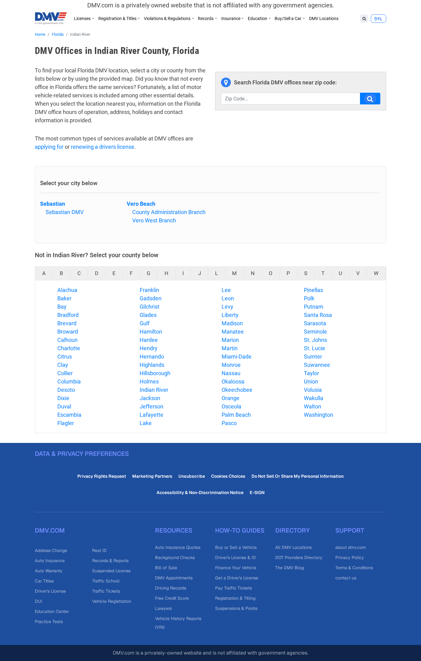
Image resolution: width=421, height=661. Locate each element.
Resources (173, 530)
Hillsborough (155, 373)
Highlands (152, 365)
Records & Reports (110, 560)
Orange (230, 398)
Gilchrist (149, 306)
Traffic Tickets (106, 591)
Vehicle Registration (111, 601)
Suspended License (111, 571)
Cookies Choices (228, 476)
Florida (57, 34)
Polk (309, 298)
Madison (232, 323)
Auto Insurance (50, 560)
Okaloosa (233, 381)
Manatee (233, 331)
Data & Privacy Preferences (82, 453)
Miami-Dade (236, 356)
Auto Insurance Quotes (177, 547)
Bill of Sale (166, 567)
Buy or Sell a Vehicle (236, 547)
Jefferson (151, 406)
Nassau (231, 373)
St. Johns (315, 340)
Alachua (67, 290)
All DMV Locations (293, 547)
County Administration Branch (169, 212)
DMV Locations (323, 18)
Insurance (230, 18)
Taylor (311, 373)
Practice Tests (49, 621)
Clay (62, 365)
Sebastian (52, 204)
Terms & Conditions (354, 567)
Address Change (51, 550)
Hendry (148, 348)
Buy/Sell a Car (288, 18)
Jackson (150, 398)
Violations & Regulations (167, 18)
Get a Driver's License (236, 578)
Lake (146, 423)
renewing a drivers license (102, 147)
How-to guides (239, 530)
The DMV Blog (289, 567)
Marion (230, 340)
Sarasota (315, 323)
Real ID (99, 550)
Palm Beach (236, 415)
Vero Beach (141, 204)
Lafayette (151, 415)
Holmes (149, 381)
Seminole (315, 331)
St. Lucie (314, 348)
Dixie (63, 398)
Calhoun (67, 340)
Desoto (66, 390)
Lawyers (163, 608)
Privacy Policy (349, 557)
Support (349, 530)
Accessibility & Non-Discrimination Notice (200, 492)
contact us (345, 578)
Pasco (229, 423)
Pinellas (313, 290)
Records (206, 18)
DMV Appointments (174, 578)
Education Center (52, 611)
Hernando (152, 356)
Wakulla (313, 398)
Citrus (64, 356)
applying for (49, 147)
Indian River (154, 390)
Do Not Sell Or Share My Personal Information (297, 476)
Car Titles (44, 581)
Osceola (231, 406)
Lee (226, 290)
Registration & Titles (117, 18)
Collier (65, 373)
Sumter (313, 356)
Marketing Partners (152, 476)
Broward (67, 331)
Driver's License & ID (235, 557)
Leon (228, 298)
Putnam (313, 306)
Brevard (66, 323)
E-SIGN (257, 492)
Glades (148, 315)
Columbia (69, 381)
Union (311, 381)
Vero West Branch (154, 220)
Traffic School (106, 581)
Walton (312, 406)
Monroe (231, 365)
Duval (64, 406)
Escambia (69, 415)
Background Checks (175, 557)
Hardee (149, 340)
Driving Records (170, 588)
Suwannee (317, 365)
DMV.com (50, 530)
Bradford (68, 315)
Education (257, 18)
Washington (318, 415)
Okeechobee (237, 390)
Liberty (230, 315)
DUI (38, 601)
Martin (230, 348)
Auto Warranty (49, 571)
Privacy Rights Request (101, 476)
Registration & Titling (235, 598)
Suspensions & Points (236, 608)
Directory (292, 530)
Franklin (149, 290)
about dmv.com (350, 547)
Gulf (144, 323)
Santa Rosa (318, 315)
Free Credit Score (172, 598)
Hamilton (151, 331)
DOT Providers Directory (298, 557)
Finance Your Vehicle (235, 567)
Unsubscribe (191, 476)
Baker (64, 298)
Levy (227, 306)
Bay (62, 306)
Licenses (82, 18)
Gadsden (150, 298)
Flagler (65, 423)
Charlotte (68, 348)
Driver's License (50, 591)
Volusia (313, 390)
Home (40, 34)
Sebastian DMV (65, 212)
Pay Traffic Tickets (233, 588)
